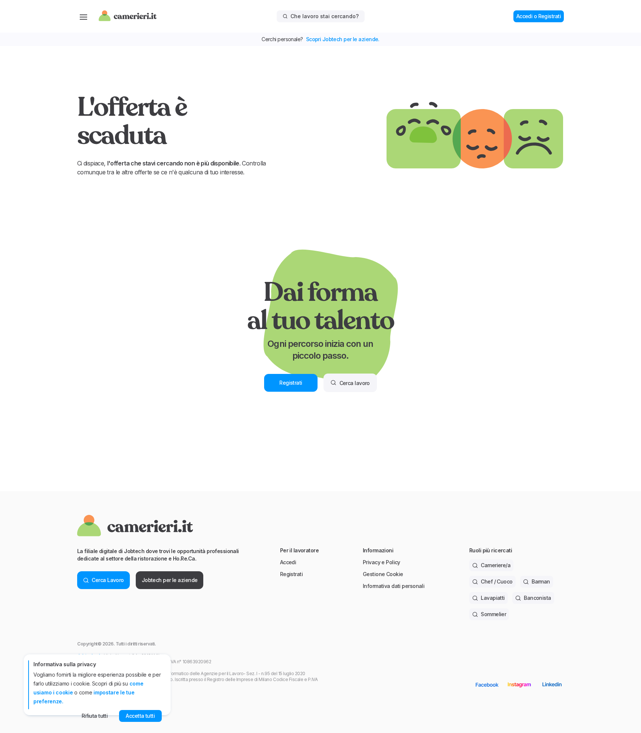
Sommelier (493, 614)
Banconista (537, 598)
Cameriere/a (495, 565)
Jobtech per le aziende (170, 580)
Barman (541, 581)
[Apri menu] (83, 16)
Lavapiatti (492, 598)
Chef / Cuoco (496, 581)
